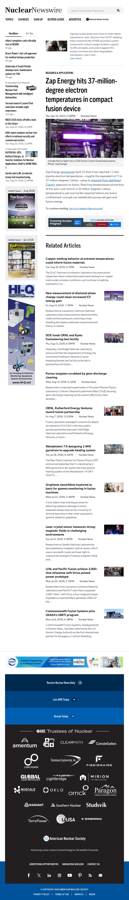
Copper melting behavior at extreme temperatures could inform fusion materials (80, 260)
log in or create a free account (85, 208)
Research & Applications (59, 72)
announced (67, 172)
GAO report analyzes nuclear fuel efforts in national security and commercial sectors (21, 136)
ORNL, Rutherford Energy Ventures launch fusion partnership (69, 410)
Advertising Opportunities (43, 864)
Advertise (75, 19)
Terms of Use (62, 894)
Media (92, 894)
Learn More (76, 58)
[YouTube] (70, 875)
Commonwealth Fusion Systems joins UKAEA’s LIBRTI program (70, 613)
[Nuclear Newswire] (90, 875)
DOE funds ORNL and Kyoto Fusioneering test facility (64, 337)
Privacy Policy (42, 894)
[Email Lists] (100, 875)
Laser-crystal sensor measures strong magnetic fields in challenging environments (70, 530)
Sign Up (38, 19)
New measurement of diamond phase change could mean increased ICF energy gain (71, 297)
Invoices (79, 894)
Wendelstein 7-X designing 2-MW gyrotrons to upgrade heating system (70, 448)
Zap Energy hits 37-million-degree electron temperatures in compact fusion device (81, 94)
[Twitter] (39, 875)
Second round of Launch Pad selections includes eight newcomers (19, 106)
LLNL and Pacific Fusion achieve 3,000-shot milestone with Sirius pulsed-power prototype (71, 572)
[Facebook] (29, 875)
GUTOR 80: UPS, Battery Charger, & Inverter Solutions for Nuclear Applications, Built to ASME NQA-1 (21, 160)
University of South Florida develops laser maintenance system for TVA (18, 69)
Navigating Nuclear (73, 864)
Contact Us (94, 864)
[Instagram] (59, 875)
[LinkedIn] (49, 875)
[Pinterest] (80, 875)
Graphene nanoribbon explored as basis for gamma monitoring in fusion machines (70, 488)
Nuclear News (89, 116)
